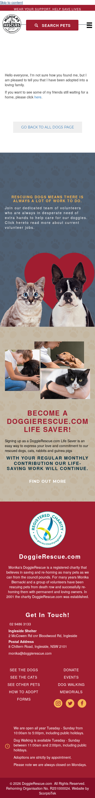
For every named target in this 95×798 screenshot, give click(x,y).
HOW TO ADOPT (23, 691)
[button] (52, 25)
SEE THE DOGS (24, 669)
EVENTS (71, 677)
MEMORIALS (71, 691)
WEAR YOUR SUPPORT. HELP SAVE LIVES (47, 9)
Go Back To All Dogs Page (47, 127)
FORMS (24, 699)
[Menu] (89, 25)
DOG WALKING (71, 684)
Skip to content (11, 2)
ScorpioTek (47, 793)
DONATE (71, 669)
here (37, 96)
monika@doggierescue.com (30, 653)
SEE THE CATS (23, 677)
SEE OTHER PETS (24, 684)
